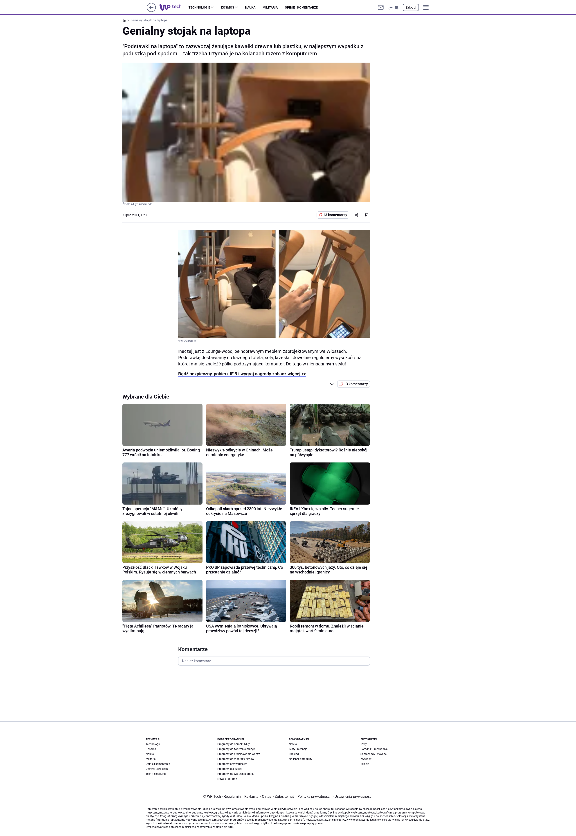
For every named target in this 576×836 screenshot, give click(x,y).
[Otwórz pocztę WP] (380, 7)
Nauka (250, 7)
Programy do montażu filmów (235, 759)
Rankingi (294, 754)
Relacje (364, 764)
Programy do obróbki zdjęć (233, 744)
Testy (363, 744)
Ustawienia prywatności (352, 796)
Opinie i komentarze (301, 7)
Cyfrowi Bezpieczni (157, 768)
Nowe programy (227, 778)
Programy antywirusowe (232, 764)
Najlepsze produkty (300, 759)
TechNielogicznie (156, 773)
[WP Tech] (174, 7)
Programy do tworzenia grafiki (235, 773)
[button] (393, 7)
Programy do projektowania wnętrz (238, 754)
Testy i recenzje (298, 749)
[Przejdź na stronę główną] (151, 11)
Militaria (270, 7)
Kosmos (227, 7)
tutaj (230, 827)
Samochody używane (373, 754)
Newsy (293, 744)
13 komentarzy (335, 215)
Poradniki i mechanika (374, 749)
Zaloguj (411, 7)
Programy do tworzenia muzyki (236, 749)
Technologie (199, 7)
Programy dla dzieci (229, 768)
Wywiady (365, 759)
